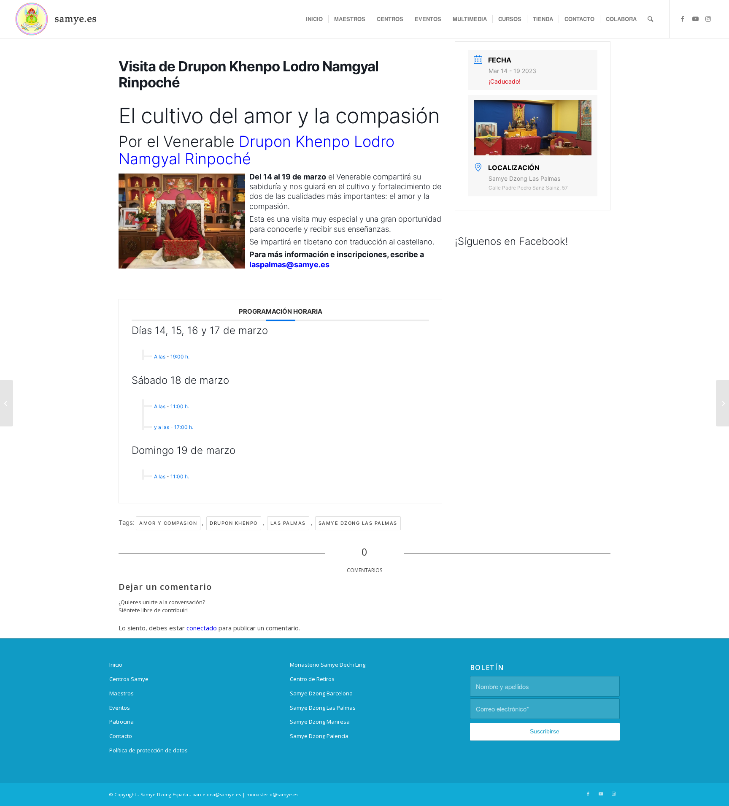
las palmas (288, 523)
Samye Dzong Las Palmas (358, 523)
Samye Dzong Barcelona (321, 693)
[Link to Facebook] (682, 18)
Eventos (119, 707)
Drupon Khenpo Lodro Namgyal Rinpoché (256, 150)
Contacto (120, 736)
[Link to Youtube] (695, 18)
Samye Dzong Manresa (320, 721)
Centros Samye (128, 679)
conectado (201, 628)
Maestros (121, 693)
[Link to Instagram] (708, 18)
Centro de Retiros (312, 679)
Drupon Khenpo (234, 523)
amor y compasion (168, 523)
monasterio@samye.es (272, 794)
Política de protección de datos (148, 750)
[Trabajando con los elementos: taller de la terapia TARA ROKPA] (722, 403)
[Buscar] (650, 19)
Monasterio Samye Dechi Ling (327, 664)
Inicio (115, 664)
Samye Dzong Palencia (319, 736)
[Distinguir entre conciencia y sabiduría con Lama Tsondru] (6, 403)
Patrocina (121, 721)
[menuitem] (314, 19)
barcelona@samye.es (216, 794)
